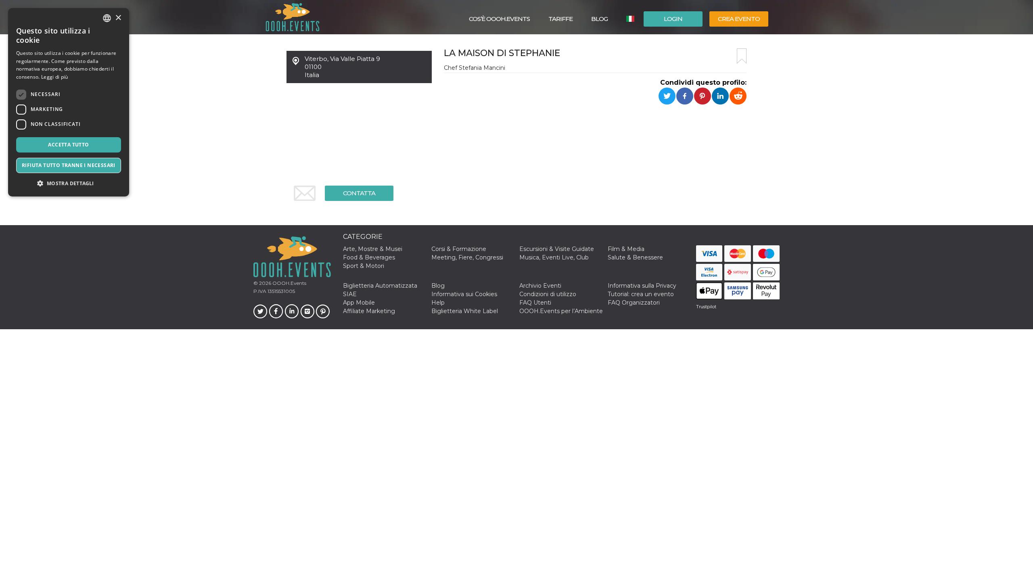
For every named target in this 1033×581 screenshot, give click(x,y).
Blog (599, 19)
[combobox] (107, 18)
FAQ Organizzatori (634, 302)
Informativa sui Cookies (464, 294)
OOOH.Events (288, 283)
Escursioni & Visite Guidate (556, 249)
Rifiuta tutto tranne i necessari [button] (68, 165)
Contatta (359, 193)
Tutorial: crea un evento (641, 294)
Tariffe (560, 19)
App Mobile (359, 302)
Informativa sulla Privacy (642, 285)
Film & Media (626, 249)
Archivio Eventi (540, 285)
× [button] (118, 18)
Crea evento (739, 19)
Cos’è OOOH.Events (499, 19)
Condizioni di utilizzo (547, 294)
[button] (68, 183)
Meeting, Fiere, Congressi (467, 257)
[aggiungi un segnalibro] (742, 56)
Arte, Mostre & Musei (372, 249)
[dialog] (68, 102)
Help (438, 302)
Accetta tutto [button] (68, 144)
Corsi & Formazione (458, 249)
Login (673, 19)
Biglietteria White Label (464, 311)
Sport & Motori (363, 266)
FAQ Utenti (535, 302)
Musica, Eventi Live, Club (554, 257)
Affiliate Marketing (369, 311)
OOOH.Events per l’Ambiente (561, 311)
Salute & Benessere (635, 257)
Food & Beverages (369, 257)
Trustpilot (706, 306)
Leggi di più (54, 76)
